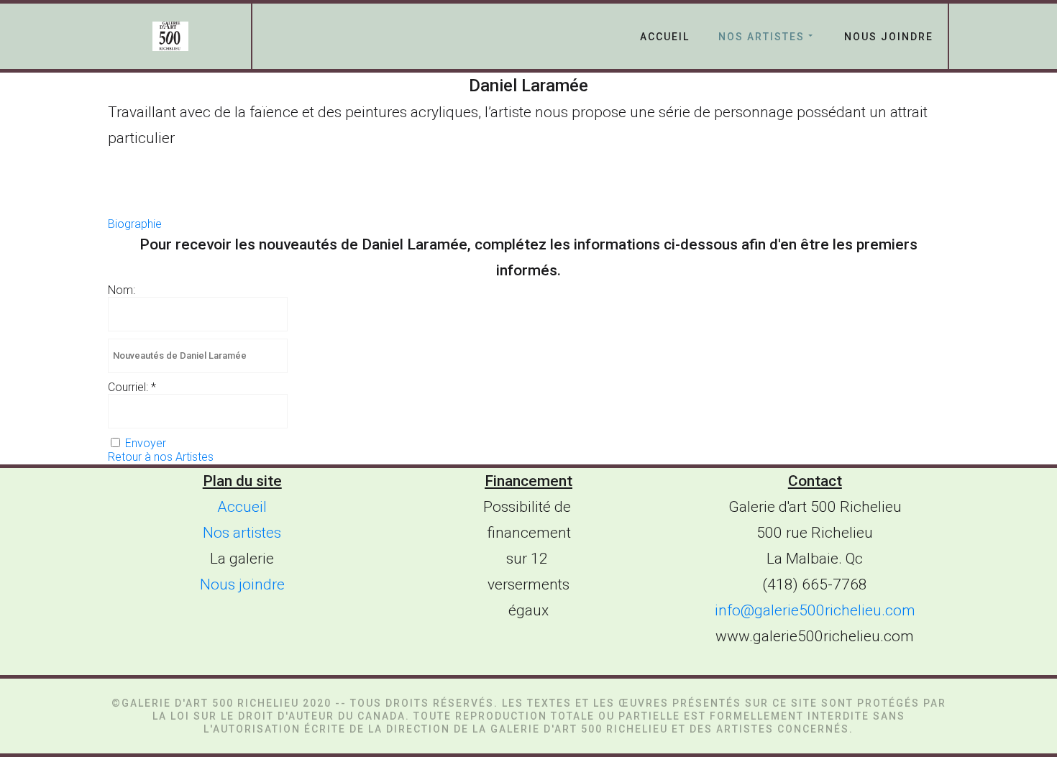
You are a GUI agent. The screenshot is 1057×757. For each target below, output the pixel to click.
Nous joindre (888, 36)
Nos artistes (761, 36)
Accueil (665, 36)
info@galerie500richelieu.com (815, 610)
